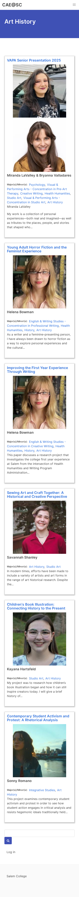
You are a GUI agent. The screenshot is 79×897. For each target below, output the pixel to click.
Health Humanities (57, 193)
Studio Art (14, 198)
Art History (55, 202)
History (29, 330)
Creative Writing (31, 193)
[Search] (8, 840)
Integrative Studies (42, 790)
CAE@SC (12, 4)
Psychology (37, 184)
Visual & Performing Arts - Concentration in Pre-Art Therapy (37, 189)
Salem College (17, 876)
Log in (11, 852)
